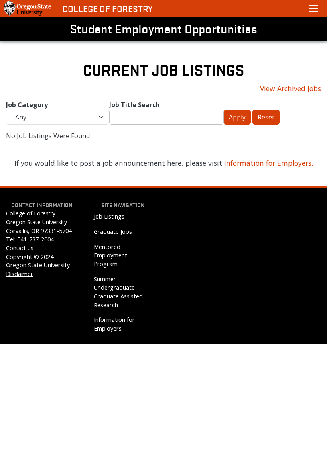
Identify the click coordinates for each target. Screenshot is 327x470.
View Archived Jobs (290, 88)
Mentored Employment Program (110, 255)
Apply (237, 117)
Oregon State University (36, 222)
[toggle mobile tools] (313, 8)
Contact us (19, 248)
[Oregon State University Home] (28, 8)
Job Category (27, 104)
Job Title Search (134, 104)
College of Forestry (108, 8)
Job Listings (109, 216)
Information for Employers (114, 324)
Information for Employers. (268, 163)
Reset (266, 117)
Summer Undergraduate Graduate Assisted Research (118, 292)
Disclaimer (19, 274)
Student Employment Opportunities (163, 29)
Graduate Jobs (113, 231)
